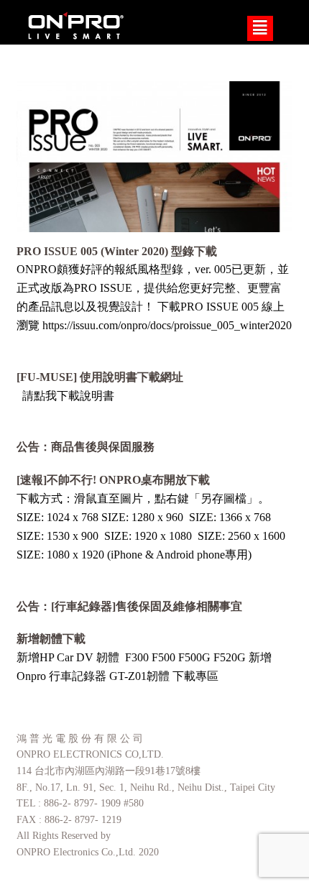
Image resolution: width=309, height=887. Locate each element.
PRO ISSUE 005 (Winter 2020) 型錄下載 (117, 251)
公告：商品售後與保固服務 (85, 447)
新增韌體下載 (51, 639)
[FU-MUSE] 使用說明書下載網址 (100, 377)
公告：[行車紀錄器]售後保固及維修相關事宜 (129, 606)
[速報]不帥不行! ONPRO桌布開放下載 (113, 480)
